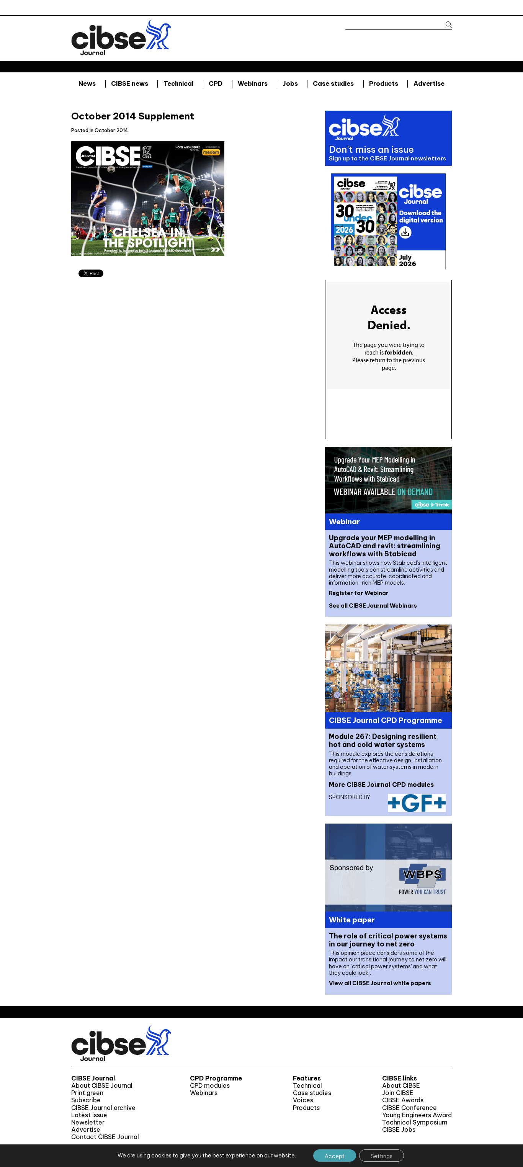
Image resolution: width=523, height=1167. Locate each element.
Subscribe (86, 1100)
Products (383, 83)
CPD (215, 83)
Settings (381, 1156)
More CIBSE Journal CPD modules (381, 784)
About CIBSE (401, 1085)
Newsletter (88, 1122)
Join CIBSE (397, 1093)
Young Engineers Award (417, 1115)
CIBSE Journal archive (103, 1107)
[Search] (445, 25)
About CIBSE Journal (101, 1085)
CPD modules (210, 1085)
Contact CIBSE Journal (105, 1137)
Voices (303, 1100)
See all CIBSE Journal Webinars (373, 605)
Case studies (333, 83)
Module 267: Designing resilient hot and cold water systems (382, 740)
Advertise (429, 83)
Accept (335, 1156)
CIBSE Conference (409, 1107)
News (87, 83)
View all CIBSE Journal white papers (380, 983)
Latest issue (89, 1115)
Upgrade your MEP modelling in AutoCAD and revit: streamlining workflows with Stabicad (384, 545)
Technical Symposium (415, 1122)
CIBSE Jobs (398, 1129)
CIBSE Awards (402, 1100)
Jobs (290, 83)
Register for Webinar (359, 593)
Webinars (253, 83)
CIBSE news (129, 83)
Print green (87, 1093)
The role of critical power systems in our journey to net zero (388, 940)
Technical (178, 83)
